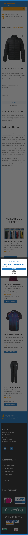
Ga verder (14, 268)
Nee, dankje (14, 273)
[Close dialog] (26, 259)
